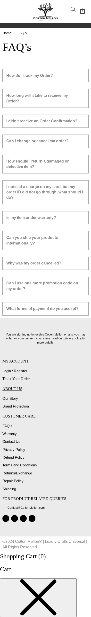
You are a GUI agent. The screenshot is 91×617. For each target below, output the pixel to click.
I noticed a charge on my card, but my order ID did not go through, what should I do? (44, 192)
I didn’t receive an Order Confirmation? (41, 121)
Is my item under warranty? (31, 218)
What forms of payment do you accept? (42, 309)
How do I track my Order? (29, 75)
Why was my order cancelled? (33, 263)
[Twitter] (23, 518)
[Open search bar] (73, 9)
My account (15, 361)
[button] (11, 11)
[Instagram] (5, 518)
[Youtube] (32, 518)
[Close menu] (38, 597)
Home (7, 33)
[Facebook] (14, 518)
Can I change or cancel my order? (37, 141)
